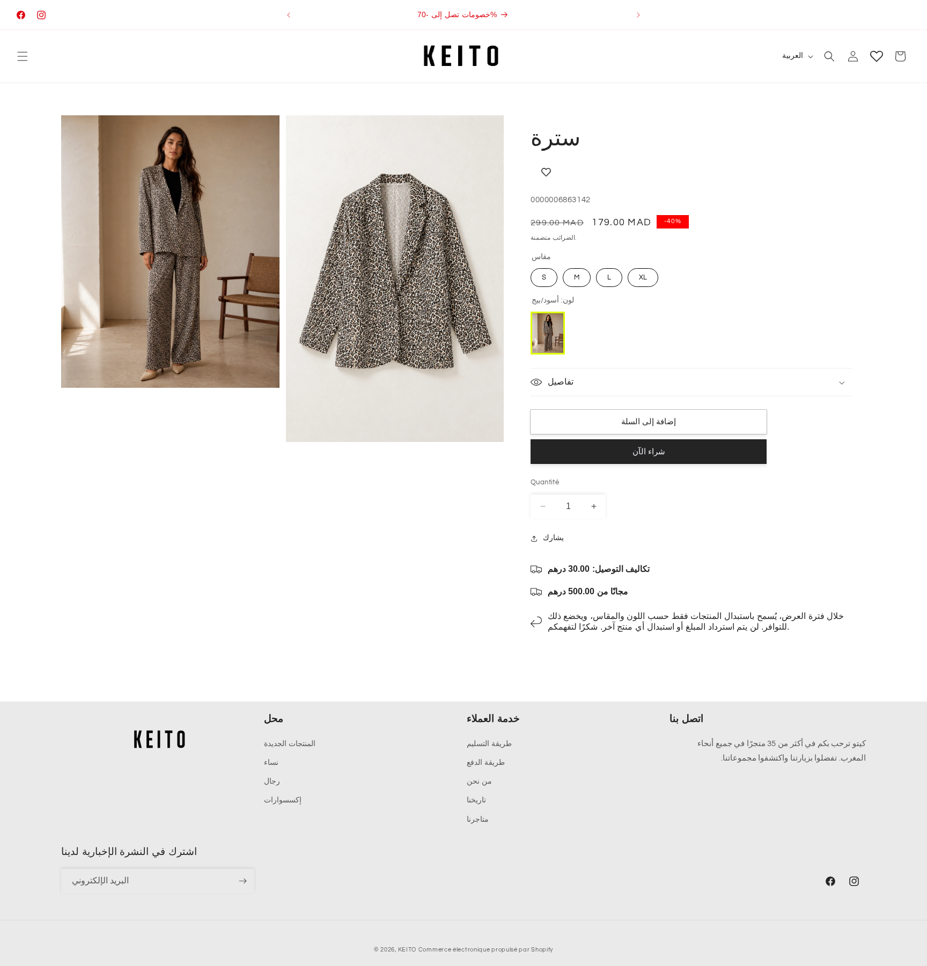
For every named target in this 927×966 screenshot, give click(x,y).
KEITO (407, 950)
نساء (271, 762)
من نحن (479, 781)
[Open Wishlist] (876, 56)
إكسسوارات (282, 800)
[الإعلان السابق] (288, 15)
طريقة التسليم (489, 744)
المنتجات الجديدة (289, 744)
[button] (22, 56)
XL (643, 277)
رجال (272, 781)
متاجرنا (478, 819)
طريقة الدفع (486, 762)
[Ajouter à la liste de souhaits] (649, 172)
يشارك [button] (553, 538)
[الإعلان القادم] (638, 15)
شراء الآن (648, 452)
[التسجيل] (242, 881)
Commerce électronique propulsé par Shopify (485, 950)
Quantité (545, 482)
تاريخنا (476, 800)
